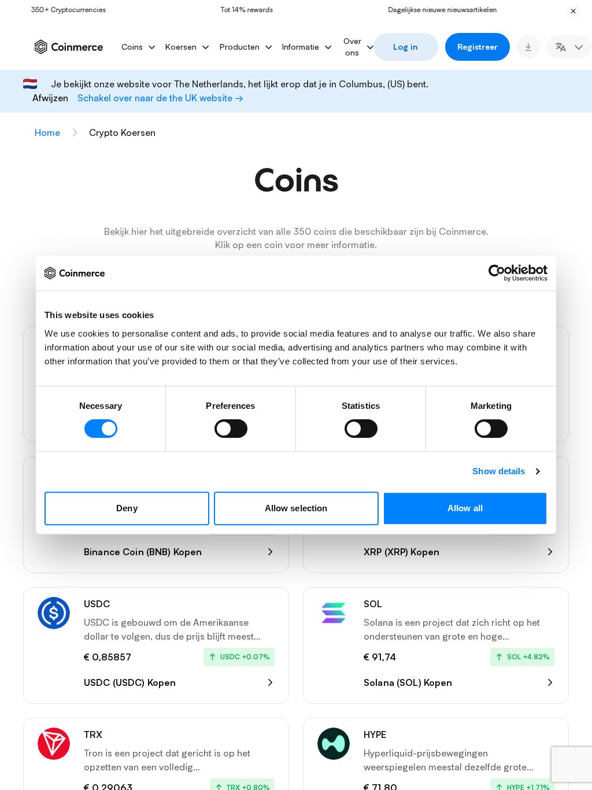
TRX (93, 734)
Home (47, 132)
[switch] (230, 428)
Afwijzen (50, 98)
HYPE (375, 734)
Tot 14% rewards (230, 9)
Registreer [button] (477, 46)
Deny (126, 508)
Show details (498, 471)
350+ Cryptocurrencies (51, 9)
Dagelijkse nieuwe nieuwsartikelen (426, 9)
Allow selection (296, 508)
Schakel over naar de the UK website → (160, 98)
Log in (405, 46)
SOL (373, 604)
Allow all (465, 508)
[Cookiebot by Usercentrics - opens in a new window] (496, 273)
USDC (97, 604)
